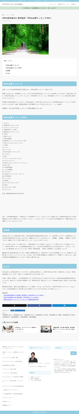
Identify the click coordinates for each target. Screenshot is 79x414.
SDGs (13, 14)
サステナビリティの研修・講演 (10, 357)
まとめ (8, 73)
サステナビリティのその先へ (12, 4)
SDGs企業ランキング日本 (69, 315)
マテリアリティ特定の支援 (9, 369)
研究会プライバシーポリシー (11, 390)
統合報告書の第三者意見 (8, 365)
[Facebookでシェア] (39, 305)
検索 (73, 353)
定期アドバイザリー (36, 377)
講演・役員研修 (35, 378)
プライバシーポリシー (8, 397)
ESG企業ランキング (18, 315)
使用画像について (6, 405)
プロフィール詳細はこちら (38, 366)
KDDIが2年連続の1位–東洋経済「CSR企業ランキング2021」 (22, 297)
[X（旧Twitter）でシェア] (14, 305)
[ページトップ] (75, 410)
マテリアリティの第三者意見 (9, 373)
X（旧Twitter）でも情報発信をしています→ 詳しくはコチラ (39, 8)
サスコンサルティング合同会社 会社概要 (12, 377)
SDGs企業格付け (15, 317)
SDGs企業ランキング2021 (14, 68)
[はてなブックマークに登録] (64, 305)
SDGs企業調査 (32, 317)
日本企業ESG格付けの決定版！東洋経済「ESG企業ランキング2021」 (24, 295)
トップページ (7, 14)
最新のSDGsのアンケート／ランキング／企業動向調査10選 (21, 299)
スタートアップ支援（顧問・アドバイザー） (12, 381)
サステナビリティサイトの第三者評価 (12, 361)
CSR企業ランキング (7, 315)
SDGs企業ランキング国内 (55, 315)
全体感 (8, 70)
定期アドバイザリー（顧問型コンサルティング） (13, 352)
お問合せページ (6, 401)
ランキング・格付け (20, 310)
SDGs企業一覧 (6, 317)
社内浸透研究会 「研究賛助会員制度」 (14, 393)
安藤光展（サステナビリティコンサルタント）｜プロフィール (13, 347)
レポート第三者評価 (36, 380)
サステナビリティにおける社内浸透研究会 (13, 386)
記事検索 (58, 348)
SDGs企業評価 (24, 317)
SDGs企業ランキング (12, 65)
